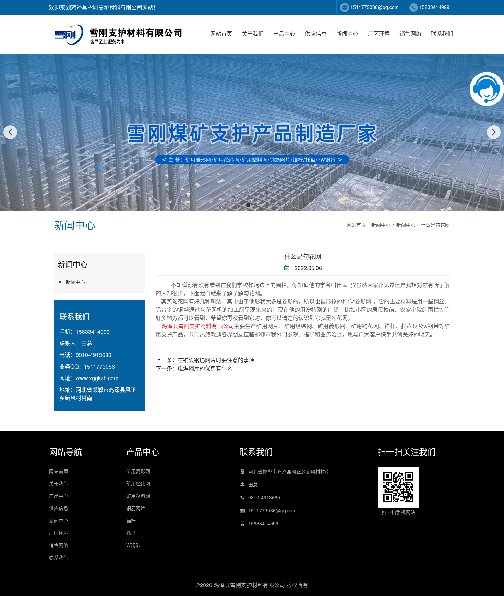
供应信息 (316, 33)
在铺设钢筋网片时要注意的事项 (216, 360)
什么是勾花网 (435, 224)
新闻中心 (347, 33)
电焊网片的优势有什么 (205, 368)
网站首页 (221, 33)
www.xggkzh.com (97, 378)
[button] (248, 205)
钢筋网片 (135, 508)
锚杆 (131, 520)
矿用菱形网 (331, 326)
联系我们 (442, 33)
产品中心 (284, 33)
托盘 (131, 532)
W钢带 (133, 545)
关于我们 (253, 33)
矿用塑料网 (138, 495)
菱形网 (363, 301)
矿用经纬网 (138, 483)
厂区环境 (379, 33)
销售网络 (410, 33)
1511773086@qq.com (374, 6)
